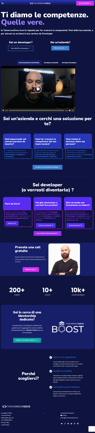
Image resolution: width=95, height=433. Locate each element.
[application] (38, 89)
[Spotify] (71, 423)
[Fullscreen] (73, 110)
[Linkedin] (68, 423)
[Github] (74, 423)
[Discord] (77, 423)
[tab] (29, 62)
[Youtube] (61, 423)
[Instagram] (65, 423)
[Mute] (70, 110)
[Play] (3, 110)
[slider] (36, 110)
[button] (2, 3)
